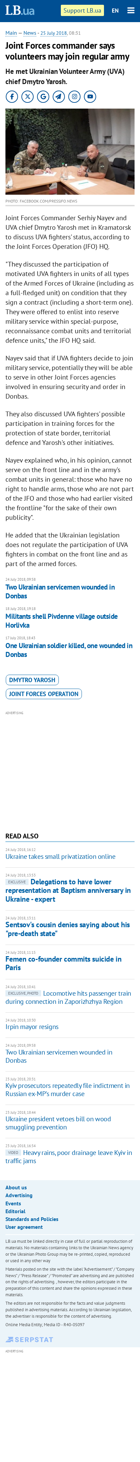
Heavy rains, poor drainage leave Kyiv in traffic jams (68, 1156)
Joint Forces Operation (43, 694)
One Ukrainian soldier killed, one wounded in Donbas (68, 650)
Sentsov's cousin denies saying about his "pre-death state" (67, 929)
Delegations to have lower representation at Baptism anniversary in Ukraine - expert (67, 890)
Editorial (15, 1211)
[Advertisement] (70, 770)
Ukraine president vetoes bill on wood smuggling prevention (58, 1122)
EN (115, 10)
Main (11, 32)
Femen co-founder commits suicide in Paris (63, 963)
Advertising (19, 1195)
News (29, 32)
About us (16, 1187)
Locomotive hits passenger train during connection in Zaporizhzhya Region (68, 997)
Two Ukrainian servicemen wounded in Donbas (60, 591)
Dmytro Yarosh (32, 680)
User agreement (24, 1226)
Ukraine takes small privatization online (60, 856)
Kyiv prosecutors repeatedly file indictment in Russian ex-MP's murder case (67, 1089)
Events (13, 1203)
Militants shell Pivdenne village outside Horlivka (61, 621)
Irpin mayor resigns (31, 1026)
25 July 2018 (53, 33)
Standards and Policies (31, 1219)
